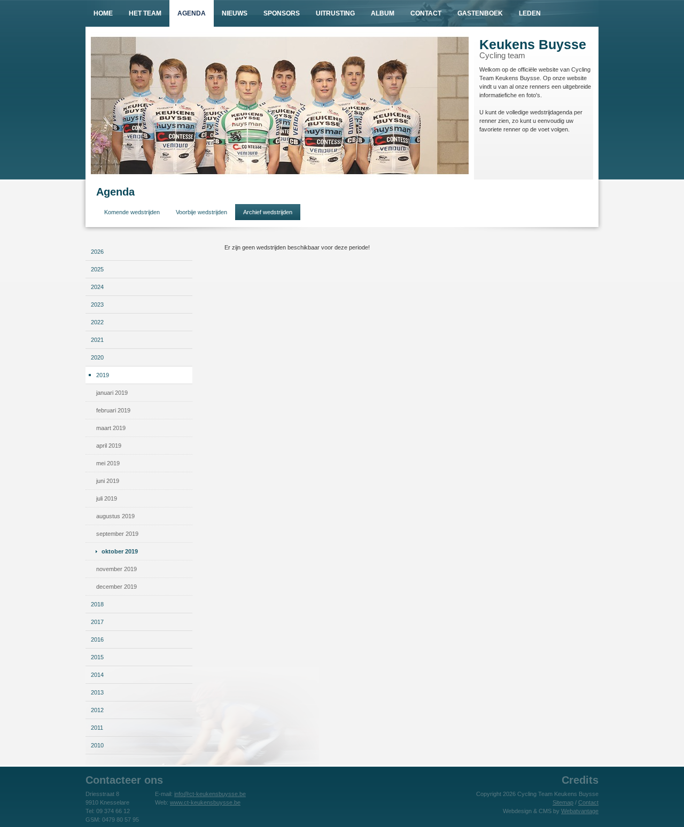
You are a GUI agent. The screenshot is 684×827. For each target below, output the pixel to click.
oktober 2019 (120, 551)
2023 (97, 304)
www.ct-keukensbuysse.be (205, 802)
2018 (97, 604)
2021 (97, 340)
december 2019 (116, 586)
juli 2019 (106, 498)
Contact (425, 13)
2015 (97, 657)
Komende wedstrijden (132, 212)
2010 (97, 745)
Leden (530, 13)
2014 (97, 675)
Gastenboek (480, 13)
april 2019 (108, 445)
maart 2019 (111, 428)
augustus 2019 (115, 516)
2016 (97, 639)
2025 (97, 269)
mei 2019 (108, 463)
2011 (97, 727)
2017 (97, 622)
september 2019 (117, 533)
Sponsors (281, 13)
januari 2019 (112, 392)
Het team (145, 13)
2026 (97, 251)
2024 (97, 287)
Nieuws (234, 13)
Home (103, 13)
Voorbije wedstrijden (201, 212)
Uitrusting (335, 13)
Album (382, 13)
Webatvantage (579, 811)
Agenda (191, 13)
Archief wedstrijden (267, 212)
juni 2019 (107, 481)
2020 (97, 357)
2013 (97, 692)
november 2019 (116, 569)
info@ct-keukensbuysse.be (210, 794)
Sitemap (563, 802)
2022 (97, 322)
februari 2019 (113, 410)
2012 (97, 710)
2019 (102, 375)
